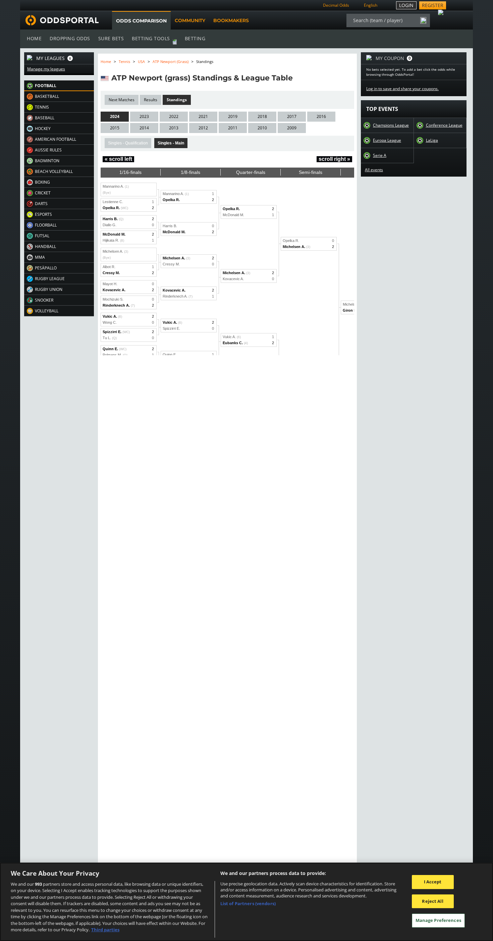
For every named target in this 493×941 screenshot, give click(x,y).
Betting (195, 38)
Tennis (124, 61)
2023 (144, 116)
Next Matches (121, 100)
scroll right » (334, 159)
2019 (232, 116)
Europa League (387, 140)
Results (150, 100)
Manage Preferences (438, 920)
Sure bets (111, 38)
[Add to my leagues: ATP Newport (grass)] (298, 77)
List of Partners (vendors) (248, 903)
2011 (232, 128)
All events (374, 170)
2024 (114, 116)
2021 (203, 116)
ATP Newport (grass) (170, 61)
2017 (291, 116)
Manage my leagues (46, 69)
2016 (321, 116)
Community (190, 20)
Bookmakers (231, 20)
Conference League (444, 125)
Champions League (391, 125)
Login (406, 5)
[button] (59, 85)
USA (141, 61)
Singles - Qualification (128, 143)
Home (34, 38)
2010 (262, 128)
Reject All (432, 901)
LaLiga (432, 140)
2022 (173, 116)
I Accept (433, 882)
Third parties (105, 930)
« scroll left (118, 159)
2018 (262, 116)
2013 (173, 128)
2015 (114, 128)
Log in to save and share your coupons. (402, 88)
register (432, 5)
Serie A (379, 155)
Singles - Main (171, 143)
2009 (291, 128)
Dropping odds (70, 38)
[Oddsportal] (59, 20)
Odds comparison (141, 21)
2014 (144, 128)
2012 (203, 128)
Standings (177, 100)
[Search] (423, 20)
